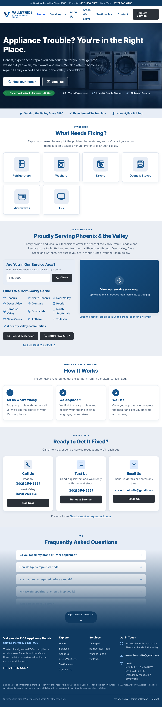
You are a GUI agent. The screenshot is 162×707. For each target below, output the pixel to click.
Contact (123, 14)
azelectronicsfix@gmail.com (134, 490)
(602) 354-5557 (83, 3)
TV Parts (94, 659)
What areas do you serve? (36, 603)
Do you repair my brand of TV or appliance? (48, 555)
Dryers (100, 175)
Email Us (58, 81)
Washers (61, 175)
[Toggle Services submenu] (65, 14)
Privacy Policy (121, 699)
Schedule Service (23, 336)
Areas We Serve (86, 14)
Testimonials (104, 14)
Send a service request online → (90, 516)
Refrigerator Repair (100, 648)
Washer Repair (97, 653)
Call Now (28, 503)
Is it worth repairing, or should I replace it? (47, 591)
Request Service (142, 14)
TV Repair (95, 643)
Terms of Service (139, 699)
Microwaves (21, 208)
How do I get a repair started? (39, 567)
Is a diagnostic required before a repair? (46, 579)
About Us (74, 14)
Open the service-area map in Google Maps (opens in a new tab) (116, 316)
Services (55, 14)
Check (64, 277)
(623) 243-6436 (116, 3)
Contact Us (65, 669)
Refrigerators (21, 175)
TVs (61, 208)
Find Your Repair (24, 81)
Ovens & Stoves (140, 175)
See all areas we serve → (39, 344)
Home (41, 14)
